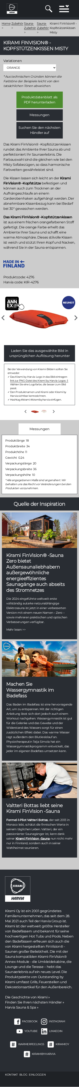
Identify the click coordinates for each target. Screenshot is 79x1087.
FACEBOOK (29, 1021)
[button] (35, 411)
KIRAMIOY (62, 1044)
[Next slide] (75, 317)
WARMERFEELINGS (31, 1044)
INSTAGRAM (57, 1021)
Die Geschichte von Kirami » (27, 997)
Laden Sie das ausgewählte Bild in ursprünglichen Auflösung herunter (39, 353)
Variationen (12, 61)
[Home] (12, 8)
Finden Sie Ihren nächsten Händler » (34, 1002)
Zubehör (17, 23)
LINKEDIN (56, 1031)
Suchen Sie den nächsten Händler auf (39, 130)
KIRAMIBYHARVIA (43, 1053)
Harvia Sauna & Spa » (21, 1007)
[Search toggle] (49, 9)
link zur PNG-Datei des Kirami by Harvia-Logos (38, 380)
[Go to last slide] (3, 317)
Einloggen (37, 1074)
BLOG (23, 1074)
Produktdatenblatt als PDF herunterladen (39, 99)
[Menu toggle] (64, 9)
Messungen (39, 115)
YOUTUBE (31, 1031)
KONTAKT (11, 1074)
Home (6, 23)
